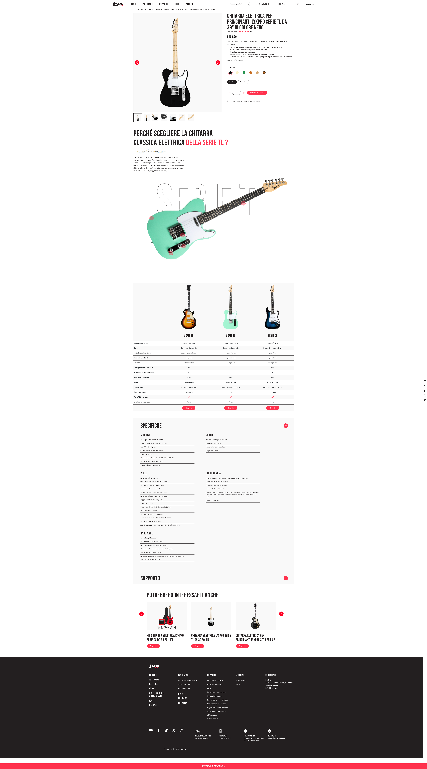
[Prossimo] (279, 611)
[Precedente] (139, 611)
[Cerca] (248, 4)
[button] (133, 4)
